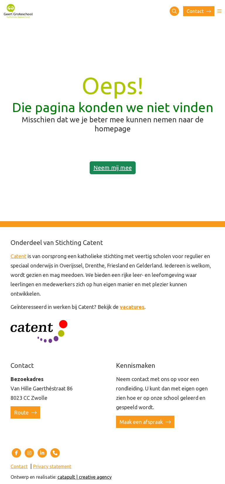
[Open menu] (219, 11)
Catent (18, 256)
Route (22, 412)
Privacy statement (52, 466)
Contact (196, 11)
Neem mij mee (112, 167)
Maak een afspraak (142, 422)
